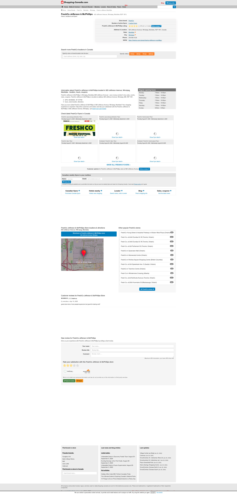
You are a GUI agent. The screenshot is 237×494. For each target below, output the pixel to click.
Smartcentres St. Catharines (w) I (154, 460)
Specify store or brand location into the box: (75, 53)
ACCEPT (153, 492)
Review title (85, 350)
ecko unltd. (65, 464)
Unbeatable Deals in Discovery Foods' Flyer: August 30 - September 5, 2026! (118, 457)
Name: (64, 179)
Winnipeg (132, 35)
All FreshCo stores (147, 289)
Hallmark (65, 466)
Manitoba (132, 32)
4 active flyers (133, 23)
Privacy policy (137, 184)
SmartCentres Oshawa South (153, 469)
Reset (80, 381)
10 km (132, 54)
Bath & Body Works (68, 459)
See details (160, 492)
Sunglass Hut (66, 456)
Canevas (146, 455)
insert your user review (99, 109)
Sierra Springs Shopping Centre (153, 465)
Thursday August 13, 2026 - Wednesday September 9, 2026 (76, 119)
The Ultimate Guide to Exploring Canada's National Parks (118, 476)
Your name (85, 346)
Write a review (156, 26)
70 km (144, 54)
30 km (138, 54)
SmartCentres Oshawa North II (153, 467)
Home (66, 7)
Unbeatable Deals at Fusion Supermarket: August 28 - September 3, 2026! (117, 466)
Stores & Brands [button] (87, 7)
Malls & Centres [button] (74, 7)
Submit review (69, 381)
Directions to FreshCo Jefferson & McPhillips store (89, 234)
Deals (124, 7)
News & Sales (111, 7)
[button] (62, 6)
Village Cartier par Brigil (151, 453)
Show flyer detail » (79, 137)
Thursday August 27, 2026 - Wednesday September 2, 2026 (152, 119)
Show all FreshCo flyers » (118, 165)
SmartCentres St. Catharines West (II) (155, 458)
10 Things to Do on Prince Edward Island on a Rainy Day (118, 479)
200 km (151, 54)
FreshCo (131, 21)
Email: (84, 179)
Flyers (119, 7)
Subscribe (171, 3)
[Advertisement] (76, 32)
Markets (97, 7)
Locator (103, 7)
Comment (86, 354)
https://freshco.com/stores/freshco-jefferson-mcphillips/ (145, 40)
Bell (63, 461)
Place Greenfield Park (150, 462)
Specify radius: (124, 54)
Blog (162, 3)
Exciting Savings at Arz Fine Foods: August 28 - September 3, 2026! (115, 462)
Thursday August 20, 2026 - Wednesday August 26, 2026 (113, 143)
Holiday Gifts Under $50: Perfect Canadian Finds (116, 474)
